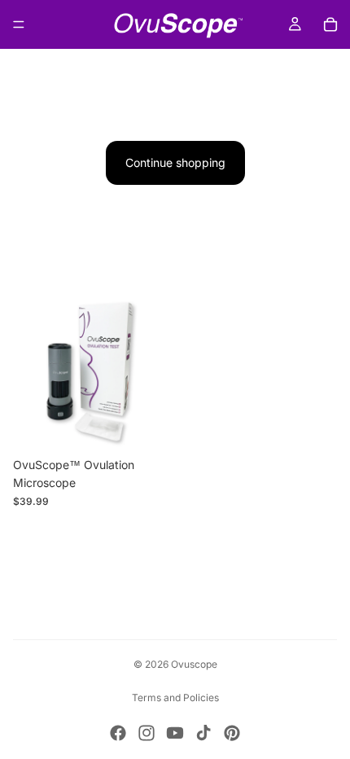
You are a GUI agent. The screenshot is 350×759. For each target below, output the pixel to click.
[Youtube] (175, 733)
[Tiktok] (203, 733)
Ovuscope (194, 664)
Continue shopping (175, 162)
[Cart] (330, 24)
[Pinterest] (232, 733)
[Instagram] (146, 733)
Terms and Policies (175, 697)
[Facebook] (118, 733)
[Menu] (18, 24)
